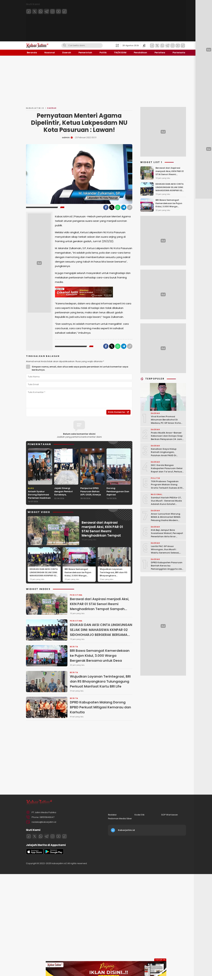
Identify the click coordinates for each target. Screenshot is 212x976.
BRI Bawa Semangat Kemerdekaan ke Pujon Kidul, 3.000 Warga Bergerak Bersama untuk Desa (79, 576)
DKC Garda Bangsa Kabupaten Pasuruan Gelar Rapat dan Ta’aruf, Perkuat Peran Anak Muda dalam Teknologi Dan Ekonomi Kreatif (167, 473)
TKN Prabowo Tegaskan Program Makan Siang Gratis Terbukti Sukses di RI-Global (167, 486)
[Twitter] (34, 11)
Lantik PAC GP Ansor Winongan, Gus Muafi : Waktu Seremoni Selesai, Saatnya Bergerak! (165, 551)
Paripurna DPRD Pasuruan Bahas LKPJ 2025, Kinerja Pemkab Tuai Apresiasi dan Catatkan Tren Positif (90, 498)
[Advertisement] (106, 81)
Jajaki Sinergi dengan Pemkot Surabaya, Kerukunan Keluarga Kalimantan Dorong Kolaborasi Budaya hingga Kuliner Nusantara (66, 499)
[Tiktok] (64, 11)
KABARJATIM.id (35, 108)
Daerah (51, 108)
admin (66, 137)
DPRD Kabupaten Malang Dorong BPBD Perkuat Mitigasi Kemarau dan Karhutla (100, 707)
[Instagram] (52, 11)
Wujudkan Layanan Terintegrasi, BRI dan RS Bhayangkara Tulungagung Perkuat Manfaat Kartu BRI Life (113, 576)
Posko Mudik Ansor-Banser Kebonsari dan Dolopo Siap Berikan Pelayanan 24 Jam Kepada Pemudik (167, 437)
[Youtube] (58, 11)
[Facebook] (28, 11)
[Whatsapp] (40, 11)
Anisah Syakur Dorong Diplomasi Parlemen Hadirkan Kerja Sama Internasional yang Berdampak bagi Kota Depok (39, 501)
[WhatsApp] (117, 207)
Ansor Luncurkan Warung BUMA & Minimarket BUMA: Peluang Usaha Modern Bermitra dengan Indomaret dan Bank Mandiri (167, 520)
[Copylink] (129, 207)
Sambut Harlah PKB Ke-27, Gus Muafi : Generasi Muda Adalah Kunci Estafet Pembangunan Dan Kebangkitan (166, 504)
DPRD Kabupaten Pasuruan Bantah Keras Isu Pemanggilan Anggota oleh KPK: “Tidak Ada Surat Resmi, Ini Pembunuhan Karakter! (167, 570)
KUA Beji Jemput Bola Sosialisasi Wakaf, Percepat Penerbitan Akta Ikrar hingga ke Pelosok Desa (167, 534)
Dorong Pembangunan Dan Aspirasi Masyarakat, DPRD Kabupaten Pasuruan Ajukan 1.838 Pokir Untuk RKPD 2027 (117, 499)
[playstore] (54, 853)
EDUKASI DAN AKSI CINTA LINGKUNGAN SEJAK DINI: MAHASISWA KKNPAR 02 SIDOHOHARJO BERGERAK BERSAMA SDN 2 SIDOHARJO (44, 577)
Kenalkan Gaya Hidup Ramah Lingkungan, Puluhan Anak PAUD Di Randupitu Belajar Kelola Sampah (165, 455)
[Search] (64, 45)
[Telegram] (46, 11)
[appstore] (34, 853)
